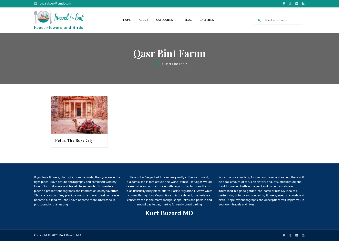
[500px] (290, 3)
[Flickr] (296, 3)
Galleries (207, 20)
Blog (188, 20)
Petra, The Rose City (74, 140)
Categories (164, 20)
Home (127, 20)
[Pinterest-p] (283, 3)
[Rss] (303, 3)
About (143, 20)
